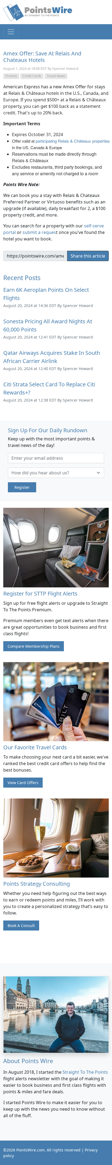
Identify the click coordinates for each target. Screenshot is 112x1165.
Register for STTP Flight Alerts (40, 593)
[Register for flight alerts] (56, 547)
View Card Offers (23, 782)
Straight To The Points (85, 1072)
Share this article (88, 256)
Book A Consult (21, 925)
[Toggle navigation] (10, 31)
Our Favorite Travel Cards (35, 747)
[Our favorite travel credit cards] (56, 701)
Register (22, 487)
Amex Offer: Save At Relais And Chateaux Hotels (42, 57)
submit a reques (39, 232)
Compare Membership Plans (34, 646)
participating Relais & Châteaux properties (73, 141)
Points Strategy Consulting (36, 883)
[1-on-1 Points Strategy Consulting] (56, 837)
